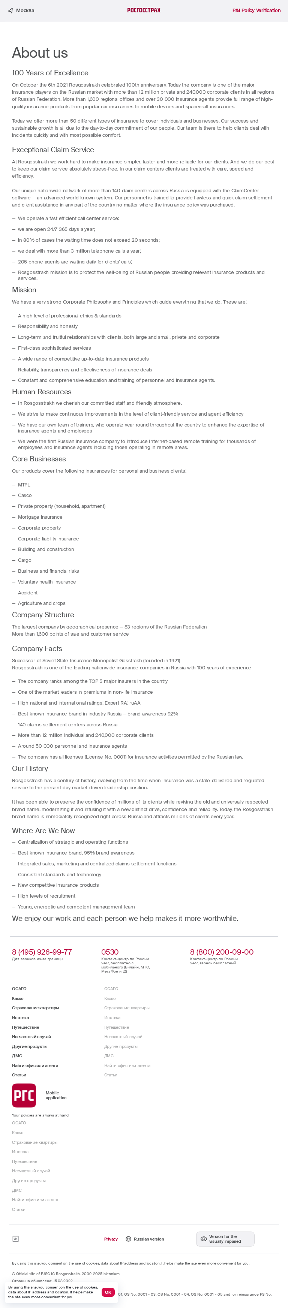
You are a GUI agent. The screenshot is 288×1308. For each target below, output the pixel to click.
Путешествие (25, 1027)
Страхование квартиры (35, 1007)
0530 (110, 952)
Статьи (19, 1075)
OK (108, 1292)
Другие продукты (29, 1046)
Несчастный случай (31, 1036)
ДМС (17, 1055)
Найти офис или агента (35, 1065)
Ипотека (20, 1017)
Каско (18, 998)
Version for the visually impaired (225, 1239)
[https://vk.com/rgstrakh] (15, 1238)
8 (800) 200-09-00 (222, 952)
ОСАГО (19, 988)
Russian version (149, 1239)
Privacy (111, 1239)
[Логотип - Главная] (144, 10)
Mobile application (56, 1095)
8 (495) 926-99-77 (42, 952)
